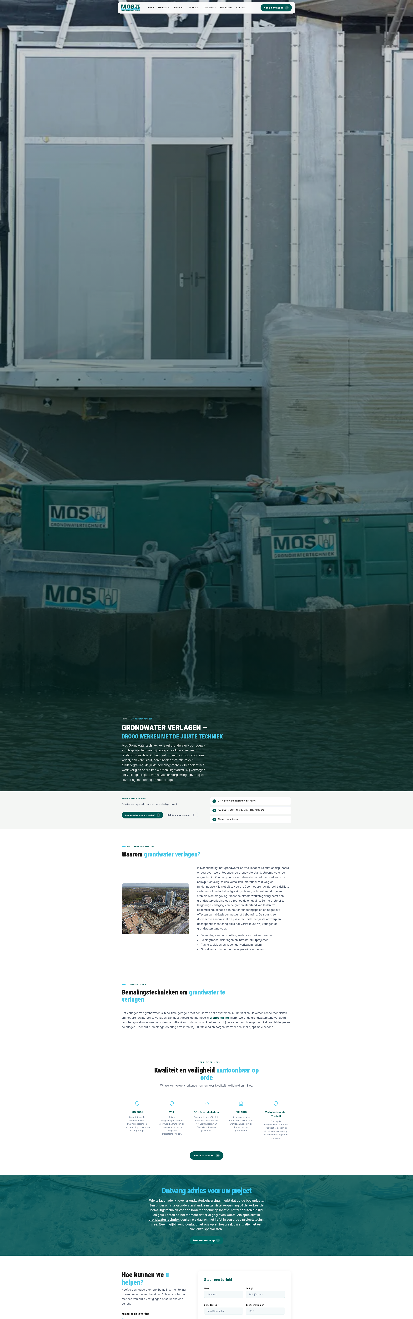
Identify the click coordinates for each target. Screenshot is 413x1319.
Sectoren (178, 7)
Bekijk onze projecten (178, 815)
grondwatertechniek (164, 1219)
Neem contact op (273, 7)
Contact (240, 7)
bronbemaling (219, 1017)
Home (151, 7)
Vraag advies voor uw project (140, 815)
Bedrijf (250, 1288)
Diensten (162, 7)
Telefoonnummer (255, 1305)
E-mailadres (211, 1305)
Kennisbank (226, 7)
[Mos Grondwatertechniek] (130, 8)
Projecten (194, 7)
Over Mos (209, 7)
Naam (208, 1288)
